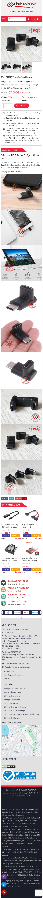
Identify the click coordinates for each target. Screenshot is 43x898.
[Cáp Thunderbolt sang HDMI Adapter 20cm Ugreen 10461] (11, 515)
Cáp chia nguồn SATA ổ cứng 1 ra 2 (31, 525)
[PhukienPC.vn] (21, 5)
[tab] (9, 150)
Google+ (18, 498)
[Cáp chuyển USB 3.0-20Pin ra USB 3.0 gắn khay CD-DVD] (11, 549)
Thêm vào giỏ (21, 106)
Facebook (4, 498)
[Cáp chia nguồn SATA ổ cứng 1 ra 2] (32, 515)
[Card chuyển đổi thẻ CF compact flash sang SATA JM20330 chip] (32, 549)
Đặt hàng (15, 536)
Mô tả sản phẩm (9, 150)
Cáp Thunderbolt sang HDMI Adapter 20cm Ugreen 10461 (9, 525)
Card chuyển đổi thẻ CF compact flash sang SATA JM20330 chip (31, 559)
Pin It (24, 498)
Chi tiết (6, 536)
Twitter (12, 498)
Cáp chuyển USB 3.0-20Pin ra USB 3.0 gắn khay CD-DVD (9, 559)
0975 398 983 (27, 11)
